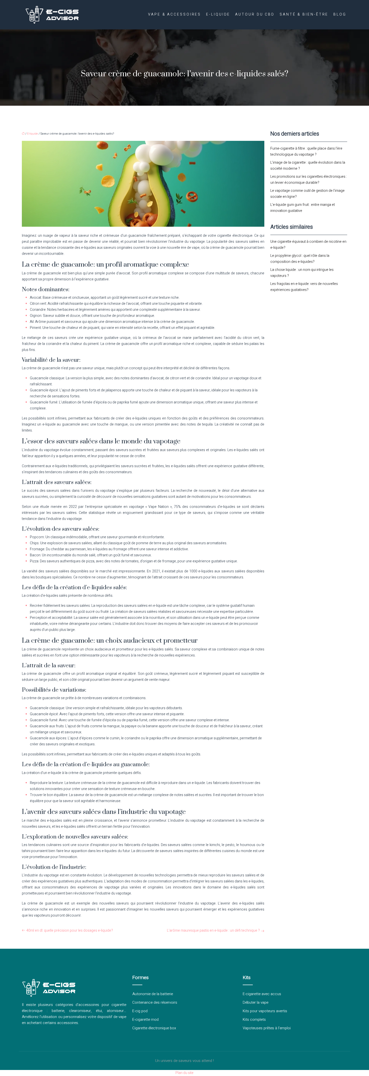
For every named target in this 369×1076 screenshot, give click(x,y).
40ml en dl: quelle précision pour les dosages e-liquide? (69, 930)
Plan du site (184, 1072)
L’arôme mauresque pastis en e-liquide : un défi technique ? (213, 930)
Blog (339, 14)
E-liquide (218, 14)
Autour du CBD (255, 14)
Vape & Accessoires (174, 14)
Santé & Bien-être (304, 14)
